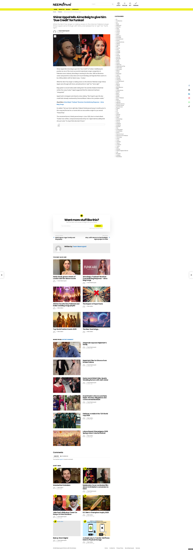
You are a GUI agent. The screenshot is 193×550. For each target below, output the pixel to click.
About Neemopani (129, 548)
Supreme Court (120, 134)
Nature (117, 94)
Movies (118, 91)
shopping (118, 123)
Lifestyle (118, 78)
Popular (124, 5)
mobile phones (119, 90)
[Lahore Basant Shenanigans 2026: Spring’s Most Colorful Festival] (67, 438)
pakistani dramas (120, 103)
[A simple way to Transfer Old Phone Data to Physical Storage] (96, 528)
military (118, 85)
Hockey (118, 63)
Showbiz (118, 126)
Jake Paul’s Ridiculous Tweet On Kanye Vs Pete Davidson (65, 513)
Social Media (119, 131)
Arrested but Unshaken (61, 485)
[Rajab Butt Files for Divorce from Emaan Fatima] (67, 367)
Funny (117, 54)
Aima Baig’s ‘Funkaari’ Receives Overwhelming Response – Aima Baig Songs (95, 278)
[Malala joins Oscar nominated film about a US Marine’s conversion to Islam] (96, 475)
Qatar (117, 113)
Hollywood (118, 64)
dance (117, 34)
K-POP (117, 72)
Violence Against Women (122, 150)
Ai (116, 19)
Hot (130, 5)
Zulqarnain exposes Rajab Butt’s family (95, 344)
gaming (118, 57)
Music (117, 93)
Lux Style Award (120, 81)
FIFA (117, 46)
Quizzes (118, 114)
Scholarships (119, 119)
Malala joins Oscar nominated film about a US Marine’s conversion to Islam (95, 487)
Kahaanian (118, 73)
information (119, 69)
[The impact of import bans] (96, 294)
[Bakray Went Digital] (67, 528)
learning (118, 76)
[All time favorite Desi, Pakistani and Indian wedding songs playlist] (67, 294)
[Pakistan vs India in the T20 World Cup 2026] (67, 420)
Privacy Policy (120, 548)
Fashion (118, 45)
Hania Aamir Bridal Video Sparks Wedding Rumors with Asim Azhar (95, 379)
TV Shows (118, 144)
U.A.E (117, 147)
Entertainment (67, 339)
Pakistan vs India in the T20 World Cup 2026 (95, 415)
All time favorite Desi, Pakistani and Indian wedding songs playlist (66, 305)
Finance (118, 48)
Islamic (118, 70)
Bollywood (118, 25)
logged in (61, 459)
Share (55, 36)
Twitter (118, 146)
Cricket (118, 33)
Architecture (119, 20)
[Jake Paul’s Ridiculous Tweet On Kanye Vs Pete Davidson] (67, 503)
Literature (118, 79)
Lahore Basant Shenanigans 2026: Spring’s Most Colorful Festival (95, 432)
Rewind (118, 116)
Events (117, 40)
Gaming (118, 55)
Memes (118, 84)
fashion (118, 43)
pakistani (118, 102)
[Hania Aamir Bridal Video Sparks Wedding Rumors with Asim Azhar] (67, 385)
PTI (117, 111)
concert (118, 31)
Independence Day (120, 66)
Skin (117, 128)
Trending (135, 5)
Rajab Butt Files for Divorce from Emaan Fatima (95, 361)
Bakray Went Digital (60, 538)
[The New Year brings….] (96, 319)
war (117, 152)
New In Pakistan (120, 97)
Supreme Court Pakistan (122, 135)
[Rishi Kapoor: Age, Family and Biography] (2, 275)
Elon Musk (118, 37)
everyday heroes (120, 42)
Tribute (118, 143)
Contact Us (112, 548)
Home (55, 9)
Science (118, 120)
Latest (118, 5)
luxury (117, 82)
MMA (117, 88)
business (118, 27)
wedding (118, 155)
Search (112, 4)
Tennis (117, 138)
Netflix (117, 96)
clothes (118, 30)
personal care (119, 106)
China (117, 28)
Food (117, 49)
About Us (61, 9)
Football (118, 52)
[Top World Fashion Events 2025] (67, 319)
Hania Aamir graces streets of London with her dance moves (64, 278)
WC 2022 (118, 153)
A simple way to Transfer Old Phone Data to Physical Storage (96, 539)
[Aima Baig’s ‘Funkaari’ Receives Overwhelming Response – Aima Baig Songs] (96, 267)
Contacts (75, 9)
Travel (117, 140)
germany (118, 58)
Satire (117, 117)
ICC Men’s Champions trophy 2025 (96, 512)
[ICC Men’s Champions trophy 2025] (96, 503)
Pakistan (118, 100)
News (117, 99)
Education (118, 36)
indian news (119, 67)
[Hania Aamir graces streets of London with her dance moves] (67, 267)
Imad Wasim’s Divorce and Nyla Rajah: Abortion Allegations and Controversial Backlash (95, 398)
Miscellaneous (119, 87)
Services (138, 548)
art (117, 22)
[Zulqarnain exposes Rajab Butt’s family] (67, 349)
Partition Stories (120, 105)
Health (117, 60)
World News (119, 156)
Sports (117, 132)
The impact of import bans (93, 304)
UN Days (118, 149)
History (118, 61)
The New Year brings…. (91, 329)
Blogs (68, 9)
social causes (119, 129)
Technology (119, 137)
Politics (118, 108)
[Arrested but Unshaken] (67, 475)
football (118, 51)
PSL (117, 110)
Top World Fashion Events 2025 (65, 329)
